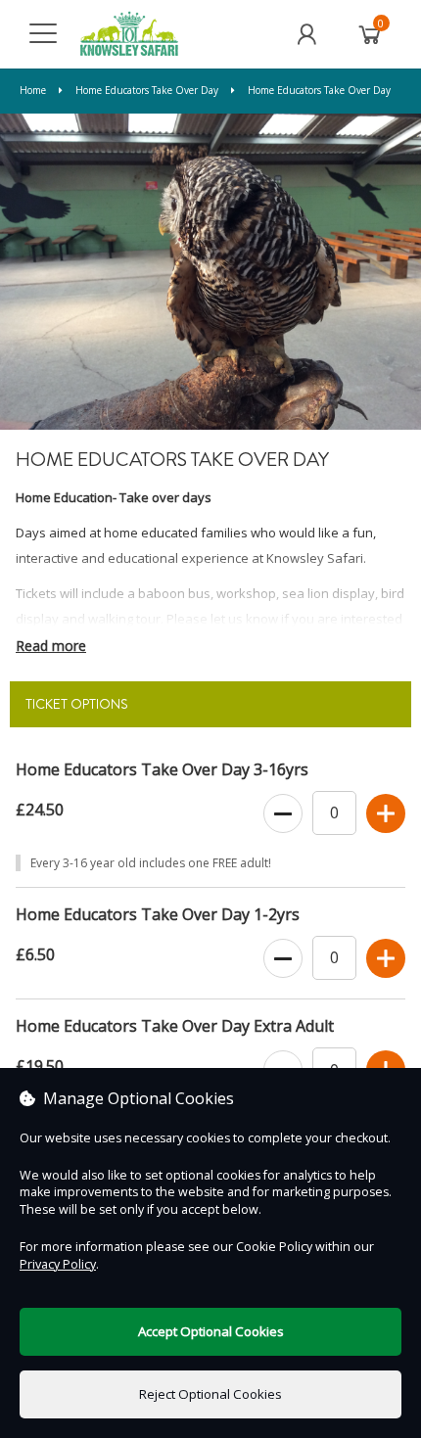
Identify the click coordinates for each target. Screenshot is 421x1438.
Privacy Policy (58, 1264)
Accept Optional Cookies (211, 1331)
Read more (51, 645)
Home (34, 90)
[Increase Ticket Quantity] (385, 814)
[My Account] (306, 34)
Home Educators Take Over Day (146, 90)
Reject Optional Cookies (210, 1394)
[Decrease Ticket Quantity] (283, 814)
